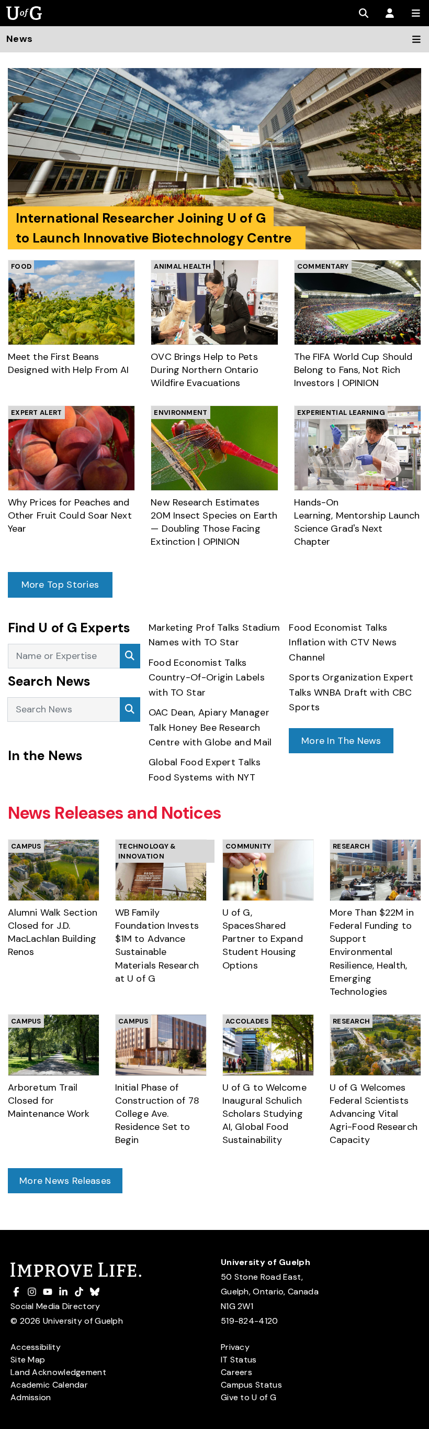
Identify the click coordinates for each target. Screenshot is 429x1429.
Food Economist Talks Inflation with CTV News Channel (343, 642)
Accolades (247, 1021)
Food (21, 266)
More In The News (341, 740)
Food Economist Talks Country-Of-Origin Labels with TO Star (207, 677)
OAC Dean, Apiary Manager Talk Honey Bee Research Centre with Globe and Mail (212, 727)
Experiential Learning (341, 412)
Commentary (323, 266)
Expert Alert (36, 412)
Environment (180, 412)
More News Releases (65, 1180)
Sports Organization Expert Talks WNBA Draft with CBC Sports (351, 692)
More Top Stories (60, 584)
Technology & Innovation (147, 851)
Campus (26, 846)
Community (248, 846)
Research (351, 846)
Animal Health (182, 266)
